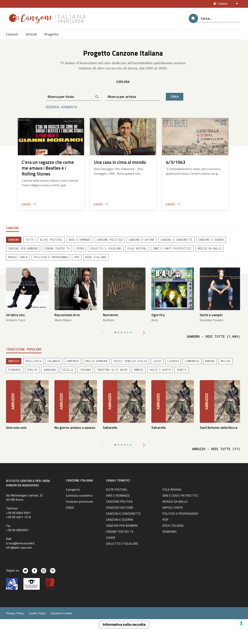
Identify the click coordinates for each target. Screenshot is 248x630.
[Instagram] (43, 570)
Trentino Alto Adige (112, 370)
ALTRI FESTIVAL (51, 240)
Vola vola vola (16, 427)
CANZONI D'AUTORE (141, 240)
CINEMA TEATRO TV (57, 248)
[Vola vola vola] (27, 401)
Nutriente (110, 315)
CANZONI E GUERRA (211, 240)
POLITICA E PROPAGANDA (51, 257)
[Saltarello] (124, 401)
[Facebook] (34, 570)
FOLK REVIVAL (137, 248)
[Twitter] (25, 570)
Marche (210, 361)
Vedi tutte (213, 336)
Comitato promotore (79, 502)
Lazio (157, 361)
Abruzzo (13, 361)
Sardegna (49, 370)
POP (76, 257)
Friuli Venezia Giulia (130, 361)
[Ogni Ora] (172, 288)
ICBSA (70, 508)
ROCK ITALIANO (95, 257)
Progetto (51, 34)
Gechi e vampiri (211, 315)
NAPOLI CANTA (18, 257)
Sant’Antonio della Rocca (218, 427)
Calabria (53, 361)
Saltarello (110, 427)
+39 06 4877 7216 (18, 517)
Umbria (138, 370)
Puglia (32, 370)
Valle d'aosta (159, 370)
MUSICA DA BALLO (209, 248)
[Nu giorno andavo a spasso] (75, 401)
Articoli (31, 34)
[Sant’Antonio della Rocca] (221, 401)
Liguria (173, 361)
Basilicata (33, 361)
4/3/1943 (175, 162)
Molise (226, 361)
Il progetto (73, 490)
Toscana (85, 370)
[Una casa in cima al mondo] (123, 136)
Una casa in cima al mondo (120, 162)
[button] (143, 333)
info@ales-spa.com (19, 547)
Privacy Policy (15, 613)
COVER (80, 248)
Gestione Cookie (61, 613)
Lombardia (192, 361)
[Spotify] (52, 570)
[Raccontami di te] (75, 288)
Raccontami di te (67, 315)
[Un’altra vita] (27, 288)
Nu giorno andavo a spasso (74, 427)
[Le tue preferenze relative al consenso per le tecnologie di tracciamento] (241, 623)
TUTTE (29, 240)
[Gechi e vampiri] (221, 288)
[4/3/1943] (195, 136)
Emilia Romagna (96, 361)
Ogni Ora (157, 315)
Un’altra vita (15, 315)
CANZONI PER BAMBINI (23, 248)
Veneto (181, 370)
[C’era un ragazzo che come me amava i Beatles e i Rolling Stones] (51, 136)
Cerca (174, 96)
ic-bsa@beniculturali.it (20, 543)
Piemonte (14, 370)
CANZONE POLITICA (110, 240)
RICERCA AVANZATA (61, 107)
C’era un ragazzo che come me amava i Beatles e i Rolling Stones (48, 168)
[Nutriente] (124, 288)
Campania (72, 361)
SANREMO (13, 240)
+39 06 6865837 (17, 530)
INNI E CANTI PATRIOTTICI (172, 248)
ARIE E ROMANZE (80, 240)
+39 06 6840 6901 (18, 512)
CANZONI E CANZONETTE (176, 240)
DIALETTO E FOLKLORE (105, 248)
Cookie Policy (37, 613)
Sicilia (67, 370)
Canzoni (12, 34)
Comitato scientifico (79, 496)
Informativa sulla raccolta (124, 624)
